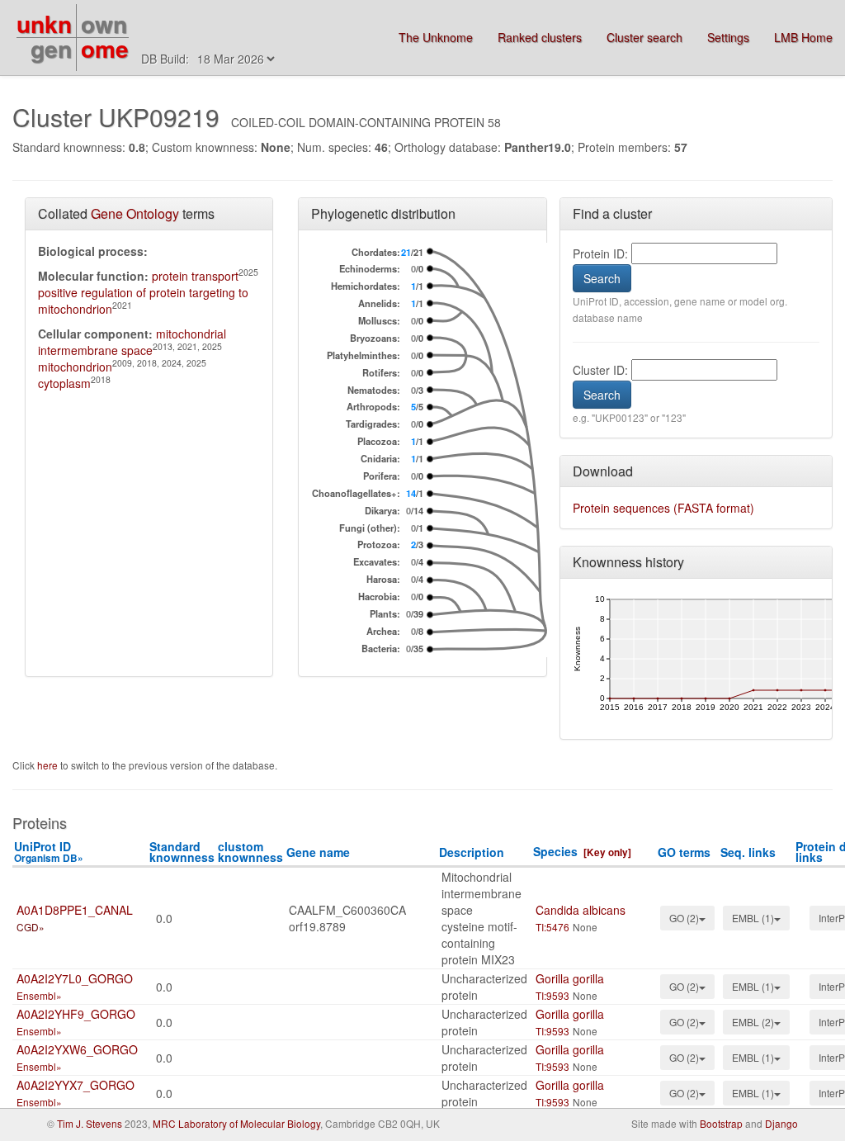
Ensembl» (39, 995)
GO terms (684, 852)
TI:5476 (552, 927)
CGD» (31, 927)
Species (555, 851)
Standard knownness (182, 851)
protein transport (195, 275)
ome (105, 48)
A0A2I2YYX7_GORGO (76, 1085)
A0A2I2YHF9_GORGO (76, 1014)
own (104, 23)
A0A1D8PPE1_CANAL (75, 910)
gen (51, 48)
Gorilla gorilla (570, 978)
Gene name (318, 852)
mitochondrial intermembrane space (132, 341)
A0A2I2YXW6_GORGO (77, 1049)
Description (471, 852)
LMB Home (803, 37)
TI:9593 (552, 995)
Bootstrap (721, 1123)
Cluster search (644, 37)
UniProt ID (48, 851)
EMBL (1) (753, 918)
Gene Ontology (135, 213)
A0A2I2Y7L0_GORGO (75, 978)
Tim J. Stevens (89, 1123)
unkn (44, 23)
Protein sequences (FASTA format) (663, 507)
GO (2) (684, 918)
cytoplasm (64, 383)
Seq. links (748, 852)
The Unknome (436, 37)
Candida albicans (580, 910)
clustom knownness (250, 851)
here (48, 765)
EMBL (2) (753, 1022)
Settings (728, 37)
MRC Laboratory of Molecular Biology (236, 1123)
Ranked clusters (540, 37)
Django (781, 1123)
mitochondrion (75, 366)
